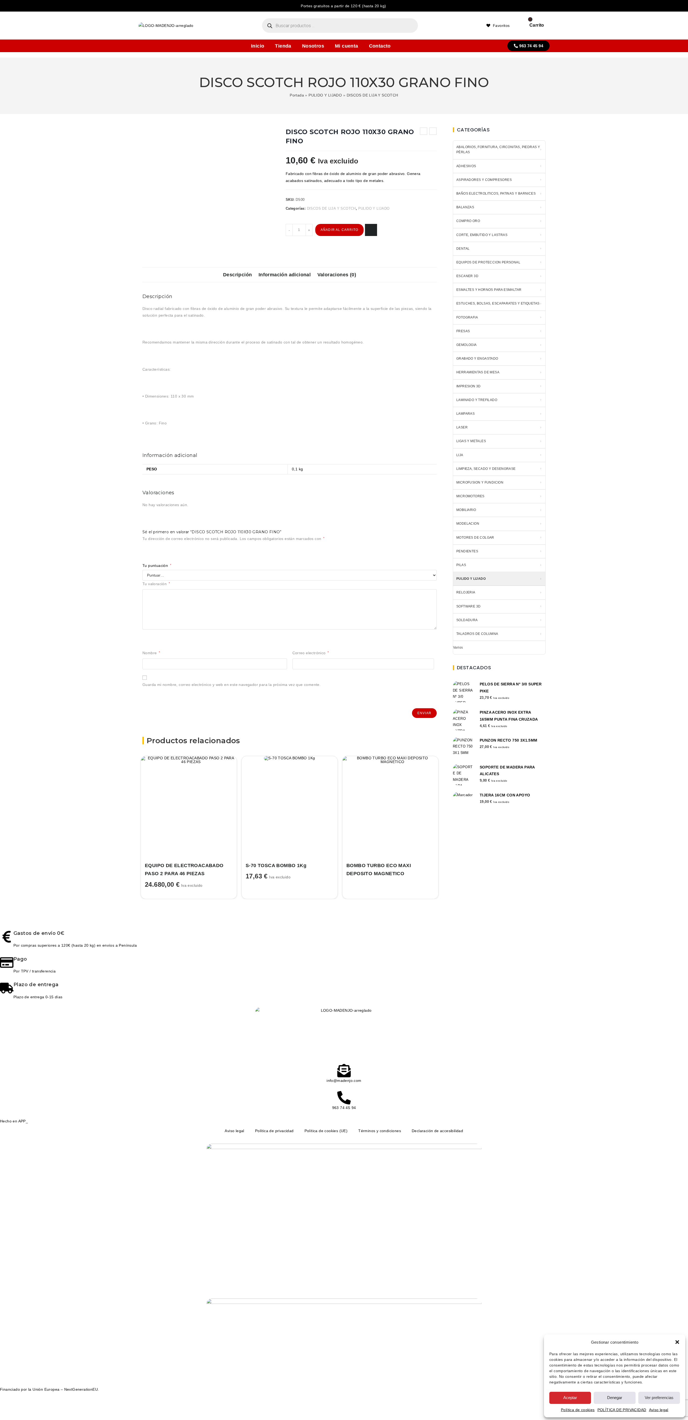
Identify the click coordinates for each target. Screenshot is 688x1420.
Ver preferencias (659, 1397)
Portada (297, 95)
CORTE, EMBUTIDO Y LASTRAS (481, 235)
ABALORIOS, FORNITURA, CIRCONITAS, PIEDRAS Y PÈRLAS (498, 149)
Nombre (151, 653)
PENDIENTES (467, 551)
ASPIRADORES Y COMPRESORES (484, 180)
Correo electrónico (310, 653)
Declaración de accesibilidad (437, 1131)
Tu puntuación (156, 565)
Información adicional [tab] (285, 274)
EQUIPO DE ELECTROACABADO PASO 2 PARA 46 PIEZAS (184, 870)
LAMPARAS (465, 414)
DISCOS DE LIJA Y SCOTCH (372, 95)
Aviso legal (658, 1410)
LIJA (459, 455)
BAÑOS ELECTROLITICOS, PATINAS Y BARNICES (496, 193)
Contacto (380, 46)
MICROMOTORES (470, 496)
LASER (462, 427)
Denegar (614, 1397)
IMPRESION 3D (468, 386)
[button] (677, 1342)
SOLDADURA (467, 620)
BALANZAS (465, 207)
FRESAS (463, 331)
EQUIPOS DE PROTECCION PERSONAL (488, 262)
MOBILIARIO (466, 510)
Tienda (283, 46)
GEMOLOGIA (466, 345)
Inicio (257, 46)
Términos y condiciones (379, 1131)
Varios (458, 647)
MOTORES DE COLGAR (475, 537)
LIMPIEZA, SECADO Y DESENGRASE (486, 469)
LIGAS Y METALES (471, 441)
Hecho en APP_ (14, 1121)
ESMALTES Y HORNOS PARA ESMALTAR (488, 290)
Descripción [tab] (237, 274)
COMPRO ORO (468, 221)
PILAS (461, 565)
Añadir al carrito (339, 230)
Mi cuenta (346, 46)
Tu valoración (156, 584)
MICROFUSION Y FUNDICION (479, 482)
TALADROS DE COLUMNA (477, 634)
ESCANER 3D (467, 276)
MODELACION (467, 523)
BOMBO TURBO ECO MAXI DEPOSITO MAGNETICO (378, 870)
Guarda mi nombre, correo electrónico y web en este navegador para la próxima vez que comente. (231, 684)
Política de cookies (578, 1410)
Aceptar (570, 1397)
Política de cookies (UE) (326, 1131)
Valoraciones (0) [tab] (336, 274)
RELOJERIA (465, 592)
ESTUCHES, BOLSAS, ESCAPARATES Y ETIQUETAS (497, 303)
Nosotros (313, 46)
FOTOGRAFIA (467, 317)
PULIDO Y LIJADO (325, 95)
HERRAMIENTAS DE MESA (477, 372)
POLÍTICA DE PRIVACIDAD (621, 1410)
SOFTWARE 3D (468, 606)
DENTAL (463, 249)
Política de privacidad (274, 1131)
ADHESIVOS (466, 166)
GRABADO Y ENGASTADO (477, 358)
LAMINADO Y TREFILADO (476, 400)
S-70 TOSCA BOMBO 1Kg (276, 865)
